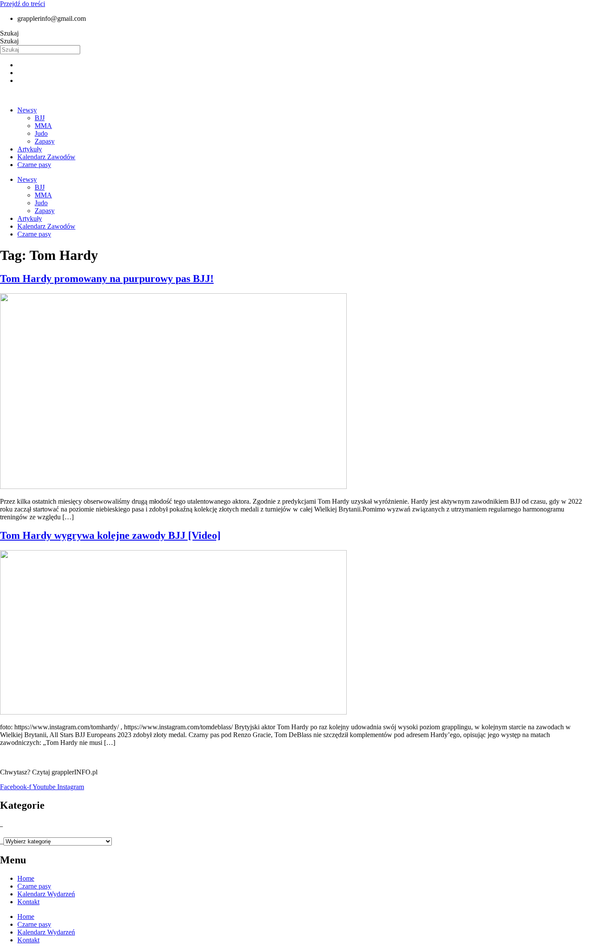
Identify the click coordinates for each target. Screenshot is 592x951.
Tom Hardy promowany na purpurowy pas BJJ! (107, 278)
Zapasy (45, 141)
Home (25, 878)
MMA (43, 125)
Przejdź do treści (22, 3)
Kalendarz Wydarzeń (46, 894)
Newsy (27, 110)
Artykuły (29, 149)
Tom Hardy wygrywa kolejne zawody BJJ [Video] (110, 535)
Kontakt (28, 901)
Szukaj (9, 33)
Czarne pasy (34, 164)
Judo (41, 133)
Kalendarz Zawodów (46, 157)
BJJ (40, 117)
